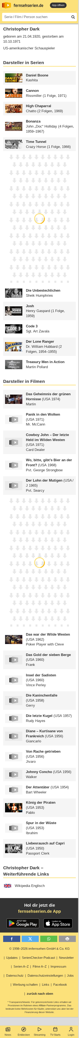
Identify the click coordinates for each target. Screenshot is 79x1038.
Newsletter (66, 957)
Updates (12, 957)
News (8, 1034)
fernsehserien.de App (39, 911)
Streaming (40, 1034)
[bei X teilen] (30, 939)
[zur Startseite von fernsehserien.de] (6, 5)
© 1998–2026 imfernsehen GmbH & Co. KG (39, 948)
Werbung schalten (25, 984)
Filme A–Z (40, 966)
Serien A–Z (21, 966)
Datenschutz (15, 975)
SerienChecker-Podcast (38, 957)
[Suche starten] (73, 17)
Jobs (70, 975)
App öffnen (58, 5)
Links (45, 984)
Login (71, 1034)
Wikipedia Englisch (30, 886)
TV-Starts (55, 1034)
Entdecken (24, 1034)
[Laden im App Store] (57, 923)
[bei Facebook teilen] (11, 939)
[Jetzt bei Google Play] (23, 923)
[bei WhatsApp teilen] (48, 939)
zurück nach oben (40, 993)
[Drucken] (67, 939)
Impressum (58, 966)
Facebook (60, 984)
